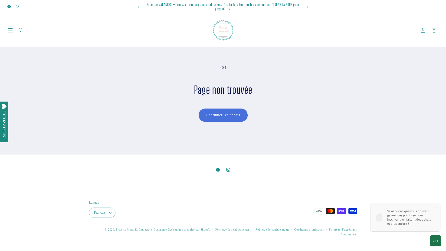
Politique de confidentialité (272, 229)
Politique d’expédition (343, 229)
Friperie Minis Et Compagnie (134, 229)
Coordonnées (349, 234)
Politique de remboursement (232, 229)
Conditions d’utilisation (309, 229)
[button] (10, 30)
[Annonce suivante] (307, 6)
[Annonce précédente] (138, 6)
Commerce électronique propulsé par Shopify (182, 229)
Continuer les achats (223, 115)
